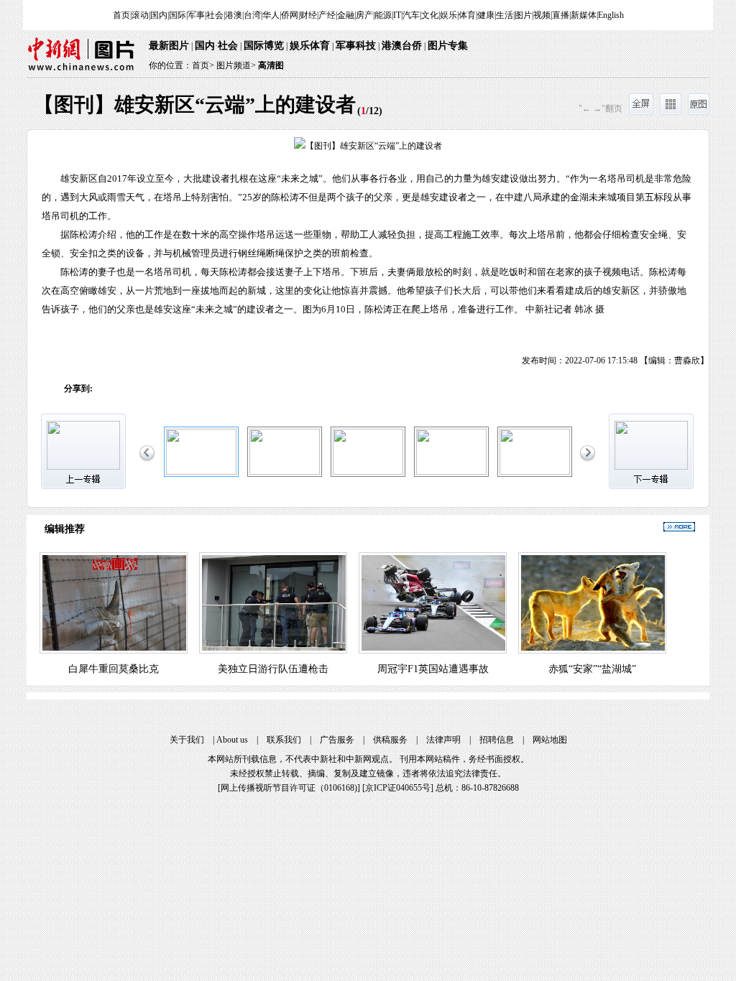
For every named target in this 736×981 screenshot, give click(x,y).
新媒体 (584, 15)
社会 (215, 15)
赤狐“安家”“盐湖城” (592, 669)
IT (397, 15)
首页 (121, 15)
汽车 (411, 15)
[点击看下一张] (538, 239)
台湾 (252, 15)
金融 (345, 15)
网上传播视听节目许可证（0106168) (289, 788)
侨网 (289, 15)
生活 (504, 15)
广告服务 (337, 740)
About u (232, 740)
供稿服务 (390, 740)
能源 (383, 15)
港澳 (233, 15)
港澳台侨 (402, 45)
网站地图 (550, 740)
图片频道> (236, 65)
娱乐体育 (310, 45)
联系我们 (284, 740)
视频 (542, 15)
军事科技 (356, 45)
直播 (560, 15)
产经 (327, 15)
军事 (196, 15)
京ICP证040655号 (398, 788)
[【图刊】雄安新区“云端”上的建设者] (201, 472)
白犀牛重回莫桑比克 (113, 669)
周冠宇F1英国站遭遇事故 (433, 669)
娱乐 (448, 15)
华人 (271, 15)
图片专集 (448, 45)
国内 (158, 15)
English (611, 15)
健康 (485, 15)
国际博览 (264, 45)
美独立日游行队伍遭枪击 (273, 669)
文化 (429, 15)
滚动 (140, 15)
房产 (364, 15)
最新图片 (169, 45)
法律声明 (443, 740)
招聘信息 (496, 740)
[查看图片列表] (670, 112)
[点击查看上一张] (197, 239)
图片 (523, 15)
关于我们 (187, 740)
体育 (467, 15)
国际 (177, 15)
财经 (308, 15)
